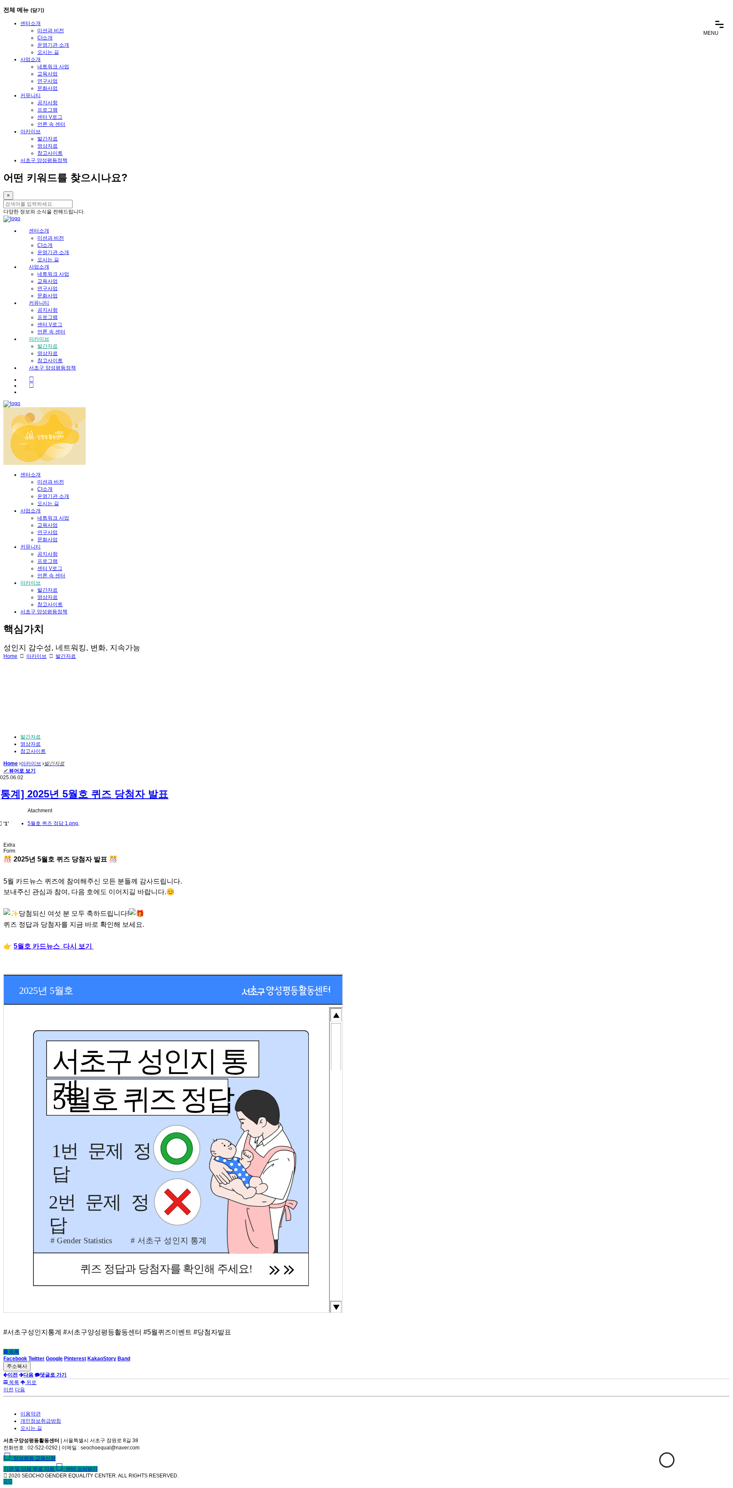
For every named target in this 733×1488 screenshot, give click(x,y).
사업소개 (30, 59)
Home (10, 656)
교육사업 (47, 74)
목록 (13, 1352)
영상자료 (47, 146)
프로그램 (47, 110)
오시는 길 (48, 52)
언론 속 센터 (51, 124)
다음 (20, 1390)
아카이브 (30, 131)
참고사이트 (50, 153)
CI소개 (45, 38)
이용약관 (30, 1414)
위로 (30, 1382)
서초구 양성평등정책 (43, 160)
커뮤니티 (30, 95)
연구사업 (47, 81)
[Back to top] (10, 1482)
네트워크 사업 (53, 67)
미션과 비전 (50, 31)
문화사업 (47, 88)
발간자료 (47, 139)
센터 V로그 (49, 117)
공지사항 (47, 103)
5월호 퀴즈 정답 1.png (53, 823)
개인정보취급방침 (40, 1421)
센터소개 (30, 23)
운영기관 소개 (53, 45)
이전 (8, 1390)
